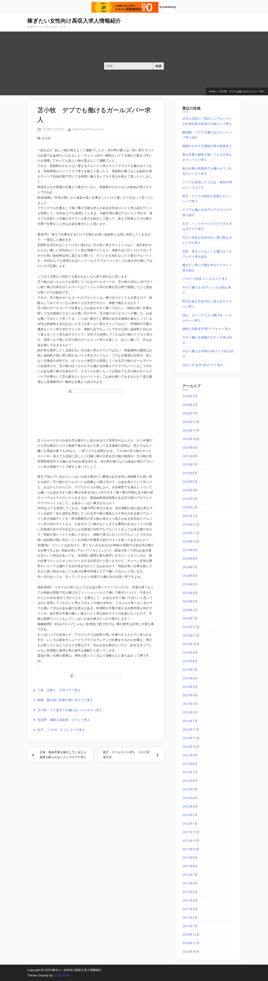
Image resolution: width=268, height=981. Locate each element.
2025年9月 (190, 447)
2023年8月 (190, 661)
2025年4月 (190, 490)
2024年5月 (190, 584)
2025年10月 (190, 439)
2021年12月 (190, 832)
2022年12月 (190, 729)
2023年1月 (190, 721)
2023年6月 (190, 678)
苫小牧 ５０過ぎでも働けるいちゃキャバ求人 (69, 710)
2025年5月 (190, 481)
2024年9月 (190, 550)
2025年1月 (190, 516)
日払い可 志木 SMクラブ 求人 (202, 365)
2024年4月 (190, 593)
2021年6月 (190, 883)
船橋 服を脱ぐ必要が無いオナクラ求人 (65, 700)
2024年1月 (190, 618)
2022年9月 (190, 755)
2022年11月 (190, 738)
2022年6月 (190, 781)
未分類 (46, 138)
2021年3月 (190, 909)
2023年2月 (190, 712)
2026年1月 (190, 413)
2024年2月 (190, 610)
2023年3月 (190, 704)
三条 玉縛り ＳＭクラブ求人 (59, 690)
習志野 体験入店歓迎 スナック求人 (63, 720)
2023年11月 (190, 635)
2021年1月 (190, 926)
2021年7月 (190, 875)
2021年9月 (190, 857)
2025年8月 (190, 456)
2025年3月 (190, 499)
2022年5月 (190, 789)
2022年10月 (190, 746)
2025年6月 (190, 473)
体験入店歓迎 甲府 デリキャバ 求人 (206, 329)
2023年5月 (190, 687)
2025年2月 (190, 507)
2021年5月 (190, 892)
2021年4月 (190, 900)
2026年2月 (190, 405)
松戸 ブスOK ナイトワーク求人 (61, 730)
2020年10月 (190, 951)
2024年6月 (190, 576)
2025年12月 (190, 422)
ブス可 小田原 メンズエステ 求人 (205, 279)
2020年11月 (190, 943)
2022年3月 (190, 806)
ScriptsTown (61, 975)
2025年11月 (190, 430)
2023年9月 (190, 652)
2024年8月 (190, 558)
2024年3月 (190, 601)
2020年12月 (190, 934)
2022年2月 (190, 815)
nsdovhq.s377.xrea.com (87, 129)
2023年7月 (190, 670)
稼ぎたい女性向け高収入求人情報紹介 (74, 20)
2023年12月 (190, 627)
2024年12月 (190, 524)
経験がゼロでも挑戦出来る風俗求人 (207, 146)
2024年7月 (190, 567)
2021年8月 (190, 866)
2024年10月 (190, 541)
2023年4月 (190, 695)
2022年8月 (190, 764)
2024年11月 (190, 533)
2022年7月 (190, 772)
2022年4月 (190, 798)
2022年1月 (190, 823)
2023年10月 (190, 644)
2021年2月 (190, 917)
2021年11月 (190, 840)
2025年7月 (190, 464)
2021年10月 (190, 849)
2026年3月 (190, 396)
